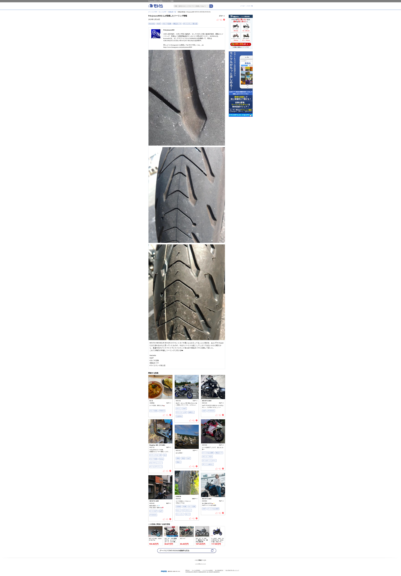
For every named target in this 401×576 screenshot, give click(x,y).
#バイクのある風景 (208, 453)
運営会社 (187, 570)
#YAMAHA (211, 411)
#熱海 (178, 458)
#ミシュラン (179, 514)
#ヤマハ (178, 408)
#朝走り (178, 462)
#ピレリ (178, 510)
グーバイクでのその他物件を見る (174, 550)
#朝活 (183, 458)
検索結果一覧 (172, 12)
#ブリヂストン (187, 510)
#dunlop (161, 459)
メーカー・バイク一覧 (246, 6)
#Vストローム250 (181, 412)
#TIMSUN (162, 411)
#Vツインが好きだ (208, 464)
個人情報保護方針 (219, 570)
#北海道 (178, 506)
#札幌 (184, 506)
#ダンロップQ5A (207, 456)
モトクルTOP (162, 12)
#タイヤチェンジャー (156, 463)
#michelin (152, 23)
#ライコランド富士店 (190, 23)
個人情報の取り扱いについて (232, 570)
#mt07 (159, 23)
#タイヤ (187, 514)
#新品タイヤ (177, 23)
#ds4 (165, 455)
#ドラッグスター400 (155, 455)
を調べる (240, 44)
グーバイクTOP (152, 12)
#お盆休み (179, 416)
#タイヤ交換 (167, 23)
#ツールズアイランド (156, 466)
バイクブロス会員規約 (207, 570)
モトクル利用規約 (196, 570)
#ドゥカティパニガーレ (209, 460)
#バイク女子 (153, 511)
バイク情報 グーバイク (200, 563)
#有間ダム (191, 412)
